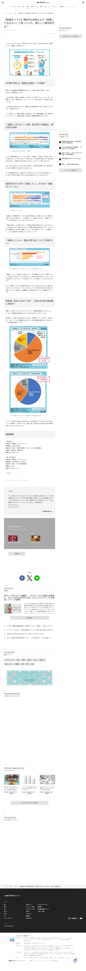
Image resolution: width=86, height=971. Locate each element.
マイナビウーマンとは (42, 904)
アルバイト (26, 939)
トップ (10, 6)
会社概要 (30, 960)
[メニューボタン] (2, 2)
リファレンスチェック (69, 957)
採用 (45, 960)
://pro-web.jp (13, 507)
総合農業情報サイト (58, 947)
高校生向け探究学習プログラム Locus (38, 943)
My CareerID (52, 948)
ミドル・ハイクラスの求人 (67, 937)
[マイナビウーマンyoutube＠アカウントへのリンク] (81, 918)
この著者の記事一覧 (47, 511)
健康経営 (46, 957)
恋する (28, 6)
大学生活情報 (70, 945)
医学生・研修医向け (46, 937)
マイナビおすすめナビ (8, 926)
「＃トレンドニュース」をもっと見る (17, 529)
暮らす (32, 6)
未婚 (22, 664)
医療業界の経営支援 (32, 955)
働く (15, 6)
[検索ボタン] (83, 2)
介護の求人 (26, 955)
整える (19, 6)
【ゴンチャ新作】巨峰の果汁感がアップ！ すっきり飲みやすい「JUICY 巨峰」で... (29, 638)
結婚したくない (9, 664)
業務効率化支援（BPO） (34, 957)
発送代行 (41, 957)
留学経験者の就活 (32, 937)
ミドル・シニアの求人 (37, 939)
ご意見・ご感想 (41, 911)
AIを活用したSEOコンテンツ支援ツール (39, 950)
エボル (5, 33)
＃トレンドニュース (10, 30)
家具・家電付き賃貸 (27, 950)
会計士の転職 (68, 952)
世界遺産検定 (50, 947)
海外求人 (59, 937)
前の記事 (17, 553)
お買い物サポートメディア (70, 948)
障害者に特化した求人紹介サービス (48, 939)
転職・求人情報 (54, 937)
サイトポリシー (29, 913)
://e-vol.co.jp (13, 504)
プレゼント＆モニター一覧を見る (30, 803)
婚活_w (35, 660)
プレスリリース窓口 (30, 906)
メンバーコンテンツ (52, 6)
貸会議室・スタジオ (52, 957)
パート (30, 939)
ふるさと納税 (38, 948)
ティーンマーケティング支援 (62, 945)
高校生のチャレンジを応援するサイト (48, 945)
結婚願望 (17, 664)
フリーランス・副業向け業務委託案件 (63, 939)
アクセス (34, 960)
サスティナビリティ (40, 960)
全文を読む (29, 617)
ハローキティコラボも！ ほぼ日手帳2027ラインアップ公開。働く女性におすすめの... (29, 630)
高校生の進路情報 (27, 943)
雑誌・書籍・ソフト (36, 947)
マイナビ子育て (66, 947)
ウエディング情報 (44, 947)
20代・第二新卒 (41, 952)
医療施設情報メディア (60, 948)
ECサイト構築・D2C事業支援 (29, 948)
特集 (45, 6)
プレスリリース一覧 (30, 909)
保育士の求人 (66, 953)
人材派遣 (25, 952)
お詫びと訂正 (29, 918)
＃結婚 (23, 660)
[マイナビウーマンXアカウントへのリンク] (78, 918)
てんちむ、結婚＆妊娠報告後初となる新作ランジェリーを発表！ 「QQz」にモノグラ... (30, 626)
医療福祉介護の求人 (27, 940)
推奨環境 (28, 916)
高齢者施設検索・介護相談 (53, 950)
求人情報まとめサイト (28, 945)
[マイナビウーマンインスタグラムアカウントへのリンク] (69, 918)
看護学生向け (39, 937)
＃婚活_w (29, 660)
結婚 (15, 13)
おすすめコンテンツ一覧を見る (70, 36)
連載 (41, 6)
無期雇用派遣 (72, 953)
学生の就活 (26, 937)
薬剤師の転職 (39, 953)
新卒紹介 (47, 952)
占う (37, 6)
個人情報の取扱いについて (43, 909)
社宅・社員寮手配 (61, 957)
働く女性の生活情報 (27, 947)
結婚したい (42, 660)
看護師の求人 (45, 953)
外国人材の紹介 (40, 955)
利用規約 (39, 906)
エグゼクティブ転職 (61, 952)
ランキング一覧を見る (70, 170)
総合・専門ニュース (36, 945)
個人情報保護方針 (55, 960)
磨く (24, 6)
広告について (29, 904)
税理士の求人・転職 (27, 953)
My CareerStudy (45, 948)
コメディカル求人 (52, 953)
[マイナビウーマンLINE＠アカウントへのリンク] (74, 918)
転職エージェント (53, 952)
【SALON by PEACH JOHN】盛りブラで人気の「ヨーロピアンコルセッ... (26, 634)
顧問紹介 (34, 953)
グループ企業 (49, 960)
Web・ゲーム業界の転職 (32, 952)
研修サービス (26, 957)
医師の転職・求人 (60, 953)
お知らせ (28, 911)
